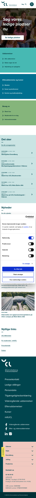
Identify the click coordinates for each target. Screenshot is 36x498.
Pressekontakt (12, 379)
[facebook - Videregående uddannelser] (6, 425)
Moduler (7, 85)
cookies (26, 227)
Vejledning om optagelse (12, 67)
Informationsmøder (10, 119)
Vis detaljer (26, 263)
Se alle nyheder (6, 213)
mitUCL (8, 417)
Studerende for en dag (11, 115)
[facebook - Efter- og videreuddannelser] (6, 429)
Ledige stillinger (13, 384)
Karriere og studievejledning (13, 93)
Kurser (8, 412)
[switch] (31, 243)
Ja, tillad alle (18, 269)
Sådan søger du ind (11, 63)
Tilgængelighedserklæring (18, 395)
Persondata (10, 390)
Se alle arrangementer (8, 145)
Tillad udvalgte (18, 274)
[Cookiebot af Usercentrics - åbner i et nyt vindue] (25, 217)
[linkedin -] (6, 434)
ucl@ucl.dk (9, 477)
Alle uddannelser (10, 59)
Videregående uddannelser (19, 401)
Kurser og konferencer (11, 89)
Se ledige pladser (12, 37)
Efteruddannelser (13, 406)
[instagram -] (10, 434)
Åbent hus (8, 112)
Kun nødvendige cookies (18, 280)
